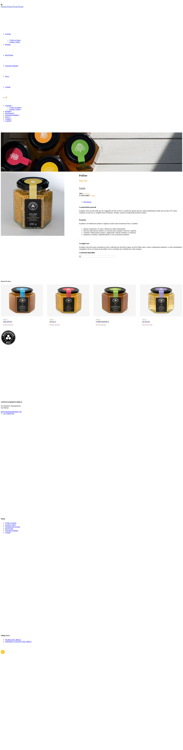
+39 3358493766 (8, 413)
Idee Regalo (9, 529)
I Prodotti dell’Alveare (12, 527)
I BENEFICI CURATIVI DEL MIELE (18, 641)
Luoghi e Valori (10, 525)
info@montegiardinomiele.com (11, 412)
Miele (93, 196)
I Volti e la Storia (10, 523)
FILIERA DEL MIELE (13, 640)
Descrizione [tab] (87, 202)
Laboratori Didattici (11, 530)
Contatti (7, 532)
